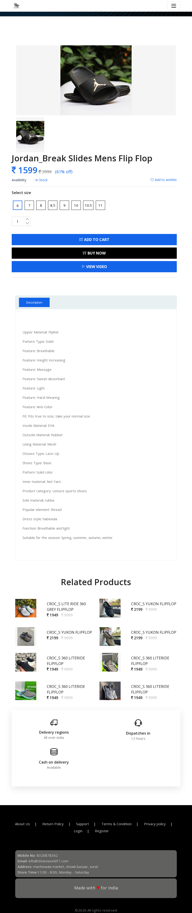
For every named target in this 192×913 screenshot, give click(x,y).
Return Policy (53, 823)
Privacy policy (155, 823)
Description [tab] (34, 302)
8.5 (52, 205)
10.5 (88, 205)
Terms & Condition (116, 823)
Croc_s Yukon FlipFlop (153, 603)
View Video (96, 266)
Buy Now (96, 253)
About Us (22, 823)
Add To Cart (96, 239)
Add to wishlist (165, 179)
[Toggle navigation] (173, 6)
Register (102, 830)
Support (82, 823)
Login (78, 830)
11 (100, 205)
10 (76, 205)
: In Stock (30, 180)
